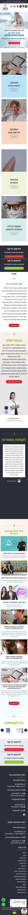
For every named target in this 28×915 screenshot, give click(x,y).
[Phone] (3, 904)
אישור (14, 912)
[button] (20, 6)
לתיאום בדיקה (14, 248)
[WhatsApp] (3, 900)
